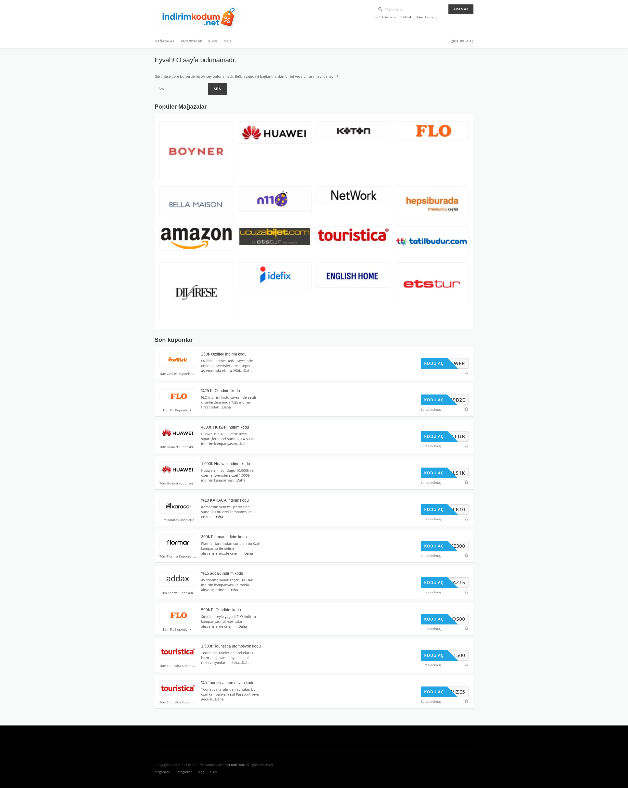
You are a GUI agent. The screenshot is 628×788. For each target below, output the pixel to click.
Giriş (227, 41)
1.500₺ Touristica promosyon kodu (231, 646)
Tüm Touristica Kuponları (177, 666)
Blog (212, 41)
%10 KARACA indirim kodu (225, 500)
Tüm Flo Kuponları (176, 410)
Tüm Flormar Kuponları (176, 556)
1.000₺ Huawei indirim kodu (225, 464)
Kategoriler (191, 41)
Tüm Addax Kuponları (176, 593)
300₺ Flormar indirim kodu (224, 537)
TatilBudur (407, 17)
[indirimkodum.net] (201, 17)
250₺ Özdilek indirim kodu (224, 354)
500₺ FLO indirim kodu (221, 610)
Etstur (419, 17)
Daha (248, 370)
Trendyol (430, 17)
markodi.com (234, 765)
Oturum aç (463, 41)
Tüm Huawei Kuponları (176, 447)
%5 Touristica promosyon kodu (227, 683)
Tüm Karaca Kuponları (176, 520)
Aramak (461, 9)
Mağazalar (164, 41)
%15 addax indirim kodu (222, 573)
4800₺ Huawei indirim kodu (225, 427)
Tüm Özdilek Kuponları (176, 374)
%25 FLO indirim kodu (220, 391)
